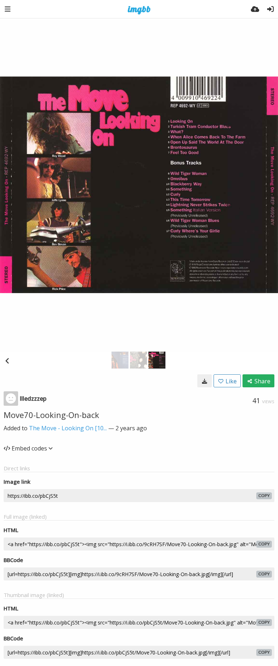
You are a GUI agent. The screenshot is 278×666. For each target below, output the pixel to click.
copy (264, 495)
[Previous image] (7, 360)
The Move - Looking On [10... (68, 428)
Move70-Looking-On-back (51, 414)
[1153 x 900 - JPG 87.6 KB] (204, 380)
